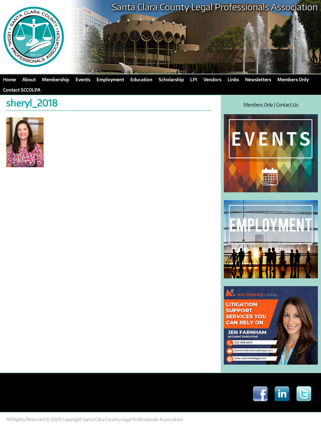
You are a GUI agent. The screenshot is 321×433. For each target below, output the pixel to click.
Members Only (258, 104)
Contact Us (287, 104)
